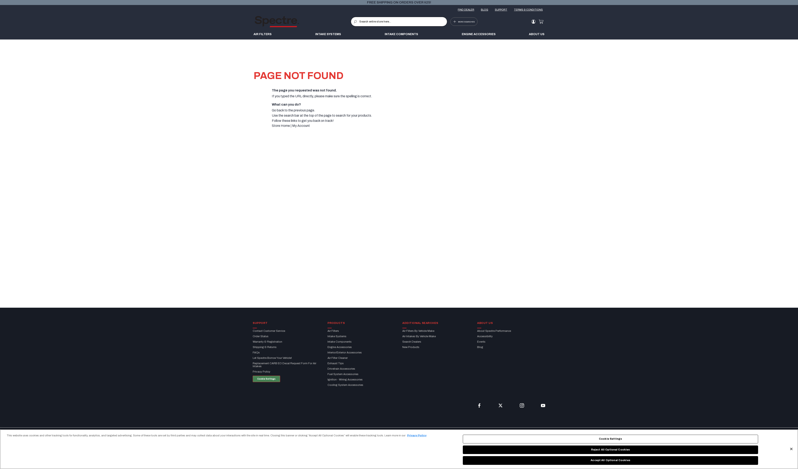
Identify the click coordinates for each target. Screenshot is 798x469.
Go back (278, 110)
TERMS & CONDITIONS (528, 9)
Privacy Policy (416, 435)
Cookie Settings (266, 379)
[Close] (791, 449)
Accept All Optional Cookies (610, 460)
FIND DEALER (466, 9)
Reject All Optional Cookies (610, 449)
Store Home (281, 125)
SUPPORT (501, 9)
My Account (301, 125)
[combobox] (399, 21)
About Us (536, 34)
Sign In (533, 21)
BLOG (484, 9)
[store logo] (303, 21)
